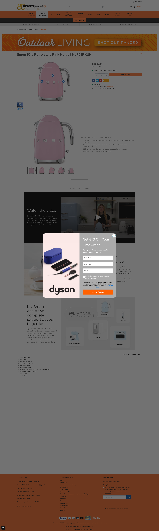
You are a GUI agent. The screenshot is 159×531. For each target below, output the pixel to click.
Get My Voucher (97, 292)
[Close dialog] (114, 235)
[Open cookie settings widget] (3, 528)
